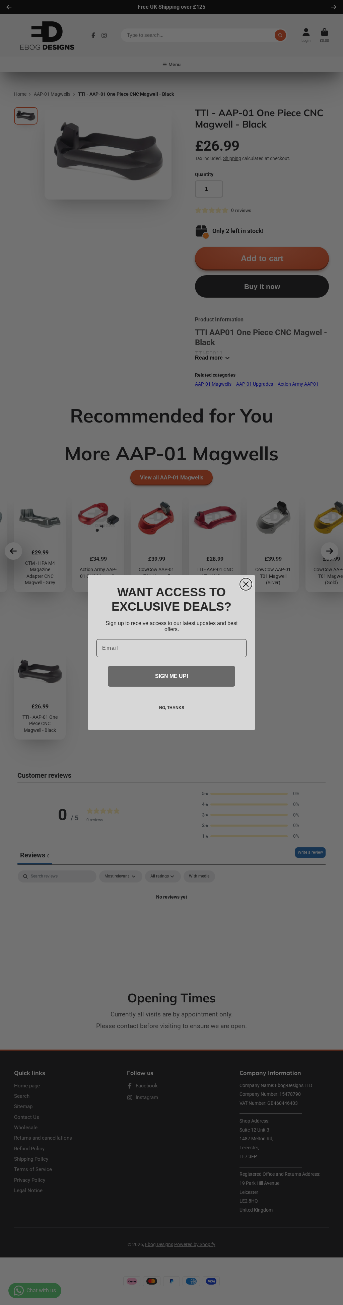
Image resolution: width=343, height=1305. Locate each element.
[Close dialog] (246, 584)
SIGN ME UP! (171, 676)
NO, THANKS (171, 707)
